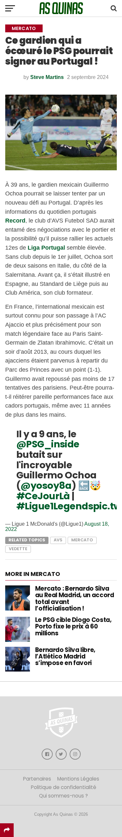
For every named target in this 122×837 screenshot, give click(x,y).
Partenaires (37, 778)
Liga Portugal (46, 247)
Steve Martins (47, 77)
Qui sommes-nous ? (63, 795)
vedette (18, 548)
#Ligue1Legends (54, 506)
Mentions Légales (78, 778)
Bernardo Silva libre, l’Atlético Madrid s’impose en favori (65, 656)
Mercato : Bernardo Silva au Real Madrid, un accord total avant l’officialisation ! (74, 598)
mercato (82, 540)
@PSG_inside (47, 444)
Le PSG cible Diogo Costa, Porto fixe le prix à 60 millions (73, 626)
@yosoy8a (45, 485)
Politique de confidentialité (63, 787)
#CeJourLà (43, 496)
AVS (58, 540)
